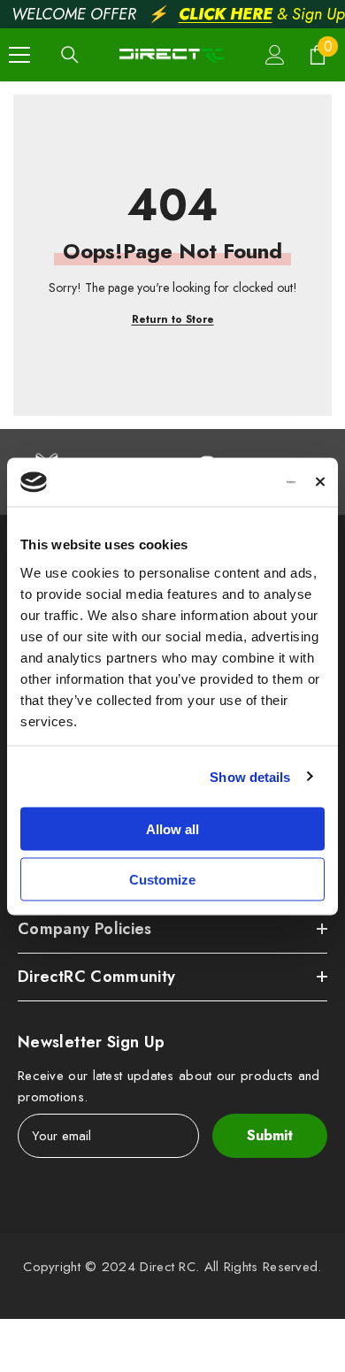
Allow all (172, 829)
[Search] (69, 54)
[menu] (19, 54)
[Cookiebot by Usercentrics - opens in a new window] (222, 482)
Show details (250, 776)
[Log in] (275, 55)
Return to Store (173, 319)
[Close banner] (320, 482)
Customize (162, 878)
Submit (270, 1135)
